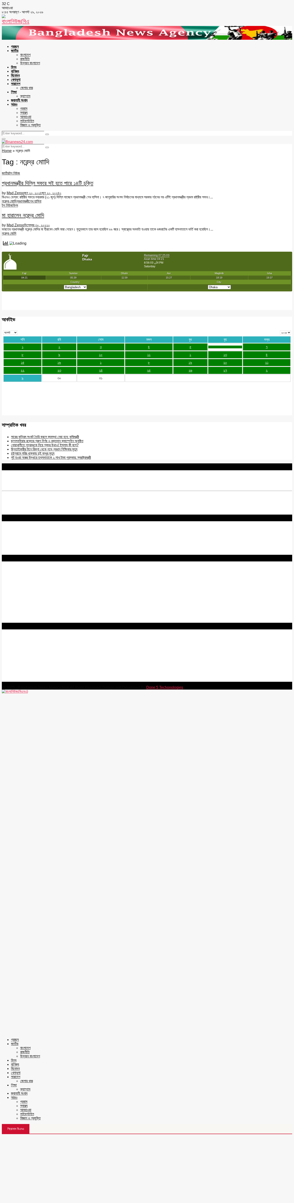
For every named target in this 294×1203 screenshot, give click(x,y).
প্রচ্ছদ (15, 46)
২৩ (59, 370)
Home (7, 151)
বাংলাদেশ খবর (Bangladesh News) (26, 608)
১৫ (22, 362)
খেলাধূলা (15, 80)
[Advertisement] (147, 1168)
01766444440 (40, 660)
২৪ (101, 370)
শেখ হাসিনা (35, 201)
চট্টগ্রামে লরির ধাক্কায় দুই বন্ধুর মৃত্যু (32, 453)
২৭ (225, 370)
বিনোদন (15, 75)
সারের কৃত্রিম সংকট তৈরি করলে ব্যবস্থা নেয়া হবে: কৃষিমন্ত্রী (45, 437)
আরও (14, 104)
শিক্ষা (14, 92)
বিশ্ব (13, 67)
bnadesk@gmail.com (33, 680)
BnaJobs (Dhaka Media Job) (25, 596)
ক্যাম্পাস (25, 96)
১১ (148, 355)
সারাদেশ (15, 84)
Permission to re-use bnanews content (33, 584)
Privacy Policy (13, 576)
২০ (225, 362)
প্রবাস (23, 108)
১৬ (59, 362)
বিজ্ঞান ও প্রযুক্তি (30, 125)
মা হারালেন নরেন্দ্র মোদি (23, 215)
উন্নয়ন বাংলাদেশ (30, 63)
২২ (22, 370)
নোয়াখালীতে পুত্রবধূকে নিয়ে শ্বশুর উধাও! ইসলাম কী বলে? (45, 445)
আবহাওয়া (25, 117)
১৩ (225, 355)
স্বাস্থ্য (24, 113)
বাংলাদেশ (25, 55)
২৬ (190, 370)
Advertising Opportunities (22, 588)
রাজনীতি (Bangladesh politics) (24, 616)
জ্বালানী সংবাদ (19, 100)
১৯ (190, 362)
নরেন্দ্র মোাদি (9, 201)
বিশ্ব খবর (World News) (19, 612)
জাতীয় (14, 51)
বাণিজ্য (15, 71)
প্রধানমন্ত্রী (22, 201)
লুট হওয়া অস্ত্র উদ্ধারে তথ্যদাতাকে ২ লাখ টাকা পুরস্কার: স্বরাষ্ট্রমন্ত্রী (51, 457)
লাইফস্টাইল (27, 121)
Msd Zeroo (15, 193)
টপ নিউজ (14, 173)
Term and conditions (18, 580)
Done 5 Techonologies (164, 687)
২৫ (149, 370)
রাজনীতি (25, 59)
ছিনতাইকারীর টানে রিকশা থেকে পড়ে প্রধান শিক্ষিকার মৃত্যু (44, 449)
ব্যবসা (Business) (14, 621)
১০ (100, 355)
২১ (267, 362)
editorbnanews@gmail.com (52, 652)
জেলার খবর (26, 88)
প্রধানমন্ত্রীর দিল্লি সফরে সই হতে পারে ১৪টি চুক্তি (47, 183)
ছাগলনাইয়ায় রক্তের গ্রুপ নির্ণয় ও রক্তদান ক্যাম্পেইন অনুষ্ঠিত (47, 441)
